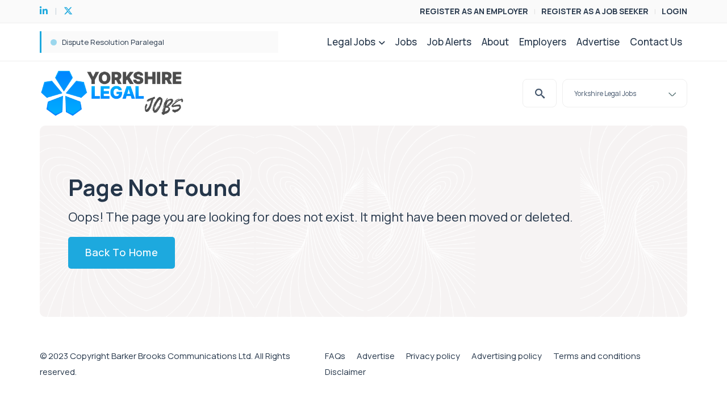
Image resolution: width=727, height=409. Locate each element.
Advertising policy (506, 356)
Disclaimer (345, 372)
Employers (542, 41)
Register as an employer (474, 11)
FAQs (335, 356)
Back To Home (121, 252)
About (495, 41)
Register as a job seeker (595, 11)
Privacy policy (433, 356)
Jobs (406, 41)
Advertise (598, 41)
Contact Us (656, 41)
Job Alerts (449, 41)
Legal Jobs (351, 41)
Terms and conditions (597, 356)
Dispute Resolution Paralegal (113, 42)
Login (674, 11)
